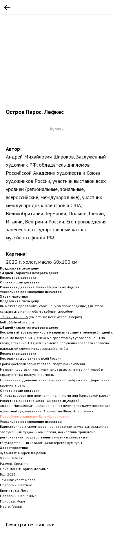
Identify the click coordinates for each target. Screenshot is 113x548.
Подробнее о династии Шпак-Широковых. (34, 416)
